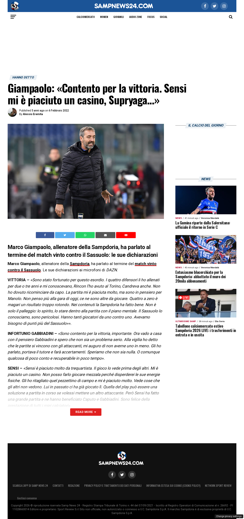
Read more (84, 412)
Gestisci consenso (27, 498)
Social (163, 17)
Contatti (58, 486)
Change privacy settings (229, 516)
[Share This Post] (85, 235)
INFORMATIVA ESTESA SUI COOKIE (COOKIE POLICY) (173, 486)
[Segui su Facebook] (112, 475)
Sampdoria (79, 263)
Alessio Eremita (33, 114)
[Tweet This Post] (65, 235)
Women (104, 17)
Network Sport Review (218, 486)
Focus (150, 17)
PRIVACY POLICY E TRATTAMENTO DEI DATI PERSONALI (113, 486)
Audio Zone (135, 17)
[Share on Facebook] (45, 235)
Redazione (74, 486)
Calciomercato (86, 17)
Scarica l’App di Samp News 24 (30, 486)
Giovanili (118, 17)
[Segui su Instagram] (132, 475)
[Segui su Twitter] (122, 475)
